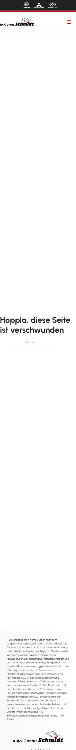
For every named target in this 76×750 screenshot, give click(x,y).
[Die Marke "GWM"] (26, 5)
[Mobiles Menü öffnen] (69, 22)
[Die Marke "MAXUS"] (53, 5)
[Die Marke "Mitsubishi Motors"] (39, 5)
